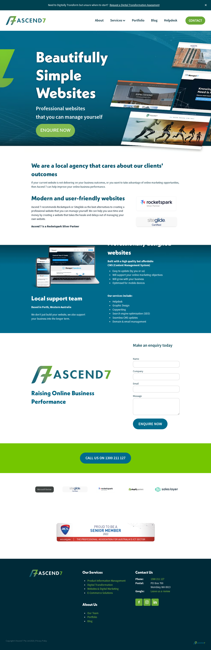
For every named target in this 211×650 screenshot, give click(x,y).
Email (136, 383)
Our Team (92, 613)
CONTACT (195, 20)
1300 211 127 (157, 579)
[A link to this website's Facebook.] (139, 602)
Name (136, 359)
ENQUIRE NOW (150, 423)
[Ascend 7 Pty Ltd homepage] (26, 20)
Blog (154, 20)
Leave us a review (160, 591)
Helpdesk (170, 20)
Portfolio (138, 20)
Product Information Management (106, 580)
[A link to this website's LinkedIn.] (155, 602)
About (99, 20)
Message (137, 396)
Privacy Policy (41, 641)
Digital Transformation (100, 585)
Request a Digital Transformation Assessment (134, 5)
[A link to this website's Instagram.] (147, 602)
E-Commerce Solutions (100, 593)
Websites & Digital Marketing (103, 589)
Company (138, 371)
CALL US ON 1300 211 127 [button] (105, 457)
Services (116, 20)
